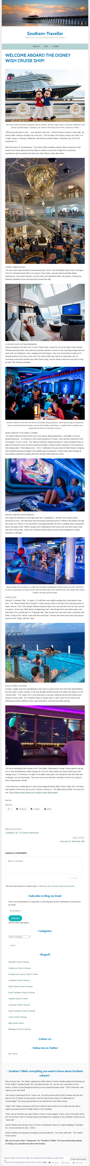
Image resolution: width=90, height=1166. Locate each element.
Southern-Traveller (45, 33)
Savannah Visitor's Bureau (19, 1005)
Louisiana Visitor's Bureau (19, 980)
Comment (74, 878)
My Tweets (13, 1054)
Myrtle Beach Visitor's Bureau (20, 986)
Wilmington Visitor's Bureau (19, 1029)
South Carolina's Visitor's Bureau (21, 1011)
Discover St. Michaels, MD (72, 839)
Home (56, 46)
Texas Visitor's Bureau (17, 1017)
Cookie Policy (46, 1162)
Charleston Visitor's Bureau (19, 968)
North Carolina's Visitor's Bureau (21, 993)
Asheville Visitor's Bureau (18, 962)
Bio (46, 46)
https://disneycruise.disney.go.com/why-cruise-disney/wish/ (33, 792)
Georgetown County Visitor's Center (23, 974)
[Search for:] (45, 945)
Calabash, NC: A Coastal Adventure (22, 831)
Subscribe (15, 918)
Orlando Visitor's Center (18, 999)
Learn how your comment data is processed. (56, 886)
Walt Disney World (16, 1023)
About (36, 46)
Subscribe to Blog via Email (45, 896)
